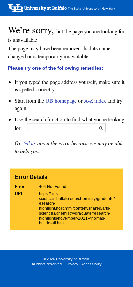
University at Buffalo (72, 259)
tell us (29, 143)
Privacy (72, 264)
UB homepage (61, 100)
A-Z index (95, 100)
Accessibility (91, 264)
